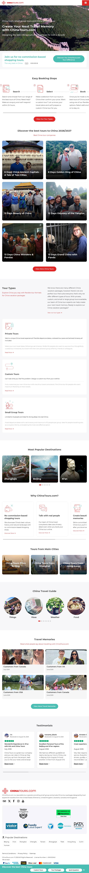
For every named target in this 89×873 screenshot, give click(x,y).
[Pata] (79, 826)
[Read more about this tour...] (22, 160)
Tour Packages (56, 870)
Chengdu (33, 842)
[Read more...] (23, 661)
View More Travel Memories (44, 706)
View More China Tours (44, 269)
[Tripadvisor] (4, 801)
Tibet (62, 842)
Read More (8, 352)
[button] (40, 484)
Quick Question (74, 870)
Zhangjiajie (53, 842)
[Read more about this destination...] (15, 469)
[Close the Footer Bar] (83, 870)
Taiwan (42, 842)
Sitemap (33, 853)
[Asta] (64, 826)
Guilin (81, 842)
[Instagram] (18, 801)
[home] (12, 3)
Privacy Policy (22, 853)
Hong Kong (72, 842)
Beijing (6, 842)
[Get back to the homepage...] (19, 791)
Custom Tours (38, 870)
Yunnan (7, 845)
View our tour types (54, 313)
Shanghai (23, 842)
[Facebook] (14, 801)
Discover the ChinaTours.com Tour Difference (68, 59)
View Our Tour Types (44, 119)
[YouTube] (23, 801)
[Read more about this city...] (15, 564)
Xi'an (14, 842)
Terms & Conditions (9, 853)
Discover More (9, 533)
